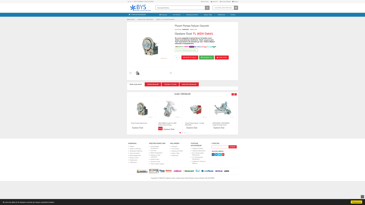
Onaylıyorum (356, 202)
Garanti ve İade (155, 161)
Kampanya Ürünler (192, 15)
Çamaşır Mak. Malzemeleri (145, 19)
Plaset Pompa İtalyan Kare (139, 123)
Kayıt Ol (214, 1)
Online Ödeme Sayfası (157, 164)
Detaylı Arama (134, 158)
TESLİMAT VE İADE (170, 84)
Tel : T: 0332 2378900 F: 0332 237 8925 (141, 1)
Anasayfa (164, 15)
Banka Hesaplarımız (157, 153)
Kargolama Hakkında (136, 151)
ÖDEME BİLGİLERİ (153, 84)
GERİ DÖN (222, 57)
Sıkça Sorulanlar (135, 153)
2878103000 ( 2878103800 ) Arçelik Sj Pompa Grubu (221, 124)
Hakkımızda (221, 15)
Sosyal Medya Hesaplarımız (155, 147)
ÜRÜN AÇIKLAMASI (135, 84)
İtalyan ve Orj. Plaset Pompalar (165, 19)
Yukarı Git (362, 196)
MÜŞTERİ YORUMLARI (189, 84)
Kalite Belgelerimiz (135, 155)
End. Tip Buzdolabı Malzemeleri (198, 154)
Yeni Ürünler (177, 15)
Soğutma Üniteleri (197, 148)
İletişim (235, 1)
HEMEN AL (207, 57)
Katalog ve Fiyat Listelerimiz (155, 156)
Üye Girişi (205, 1)
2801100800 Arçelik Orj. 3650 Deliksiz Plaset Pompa (167, 124)
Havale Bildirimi (226, 1)
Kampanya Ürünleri (177, 151)
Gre (196, 29)
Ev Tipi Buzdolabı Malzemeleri (197, 158)
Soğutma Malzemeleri (198, 151)
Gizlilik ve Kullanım (135, 149)
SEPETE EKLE (190, 57)
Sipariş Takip (208, 15)
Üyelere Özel (183, 34)
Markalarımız (133, 160)
